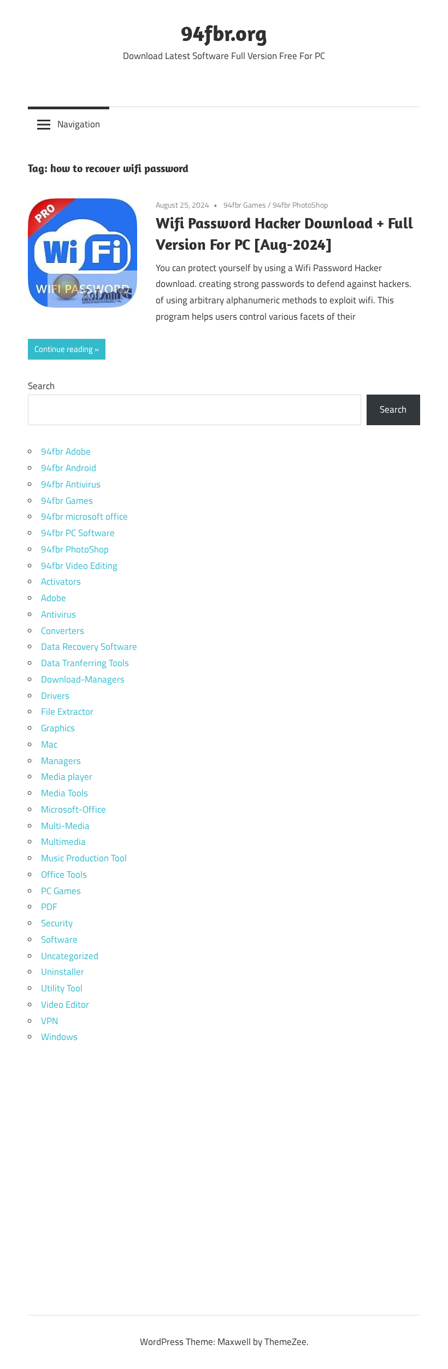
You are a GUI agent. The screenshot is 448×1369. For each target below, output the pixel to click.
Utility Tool (61, 988)
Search (41, 386)
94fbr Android (68, 468)
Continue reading (63, 349)
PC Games (61, 891)
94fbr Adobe (66, 451)
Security (57, 923)
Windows (59, 1037)
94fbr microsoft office (84, 516)
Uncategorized (69, 956)
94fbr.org (224, 32)
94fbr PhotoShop (300, 204)
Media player (66, 776)
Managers (61, 761)
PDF (49, 907)
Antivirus (58, 614)
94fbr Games (244, 204)
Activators (61, 581)
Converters (62, 631)
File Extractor (67, 711)
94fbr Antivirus (71, 484)
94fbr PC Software (78, 533)
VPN (49, 1021)
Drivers (55, 696)
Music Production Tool (84, 858)
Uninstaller (62, 972)
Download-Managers (83, 679)
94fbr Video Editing (79, 566)
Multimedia (63, 842)
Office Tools (64, 874)
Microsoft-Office (73, 809)
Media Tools (64, 793)
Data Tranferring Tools (85, 663)
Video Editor (65, 1004)
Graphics (58, 728)
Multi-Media (65, 826)
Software (59, 939)
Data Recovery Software (89, 646)
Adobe (53, 598)
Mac (49, 744)
